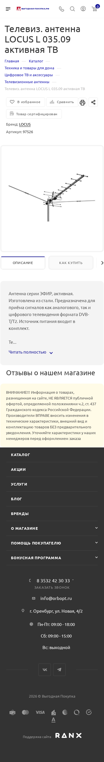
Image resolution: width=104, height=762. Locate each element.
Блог (16, 498)
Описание (23, 262)
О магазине (24, 528)
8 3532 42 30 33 (53, 580)
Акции (18, 469)
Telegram (59, 670)
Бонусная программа (36, 557)
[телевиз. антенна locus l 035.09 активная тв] (52, 197)
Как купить (71, 262)
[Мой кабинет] (83, 9)
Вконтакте (44, 670)
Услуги (19, 484)
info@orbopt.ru (56, 598)
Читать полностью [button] (28, 351)
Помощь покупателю (36, 542)
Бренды (20, 513)
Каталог (20, 454)
